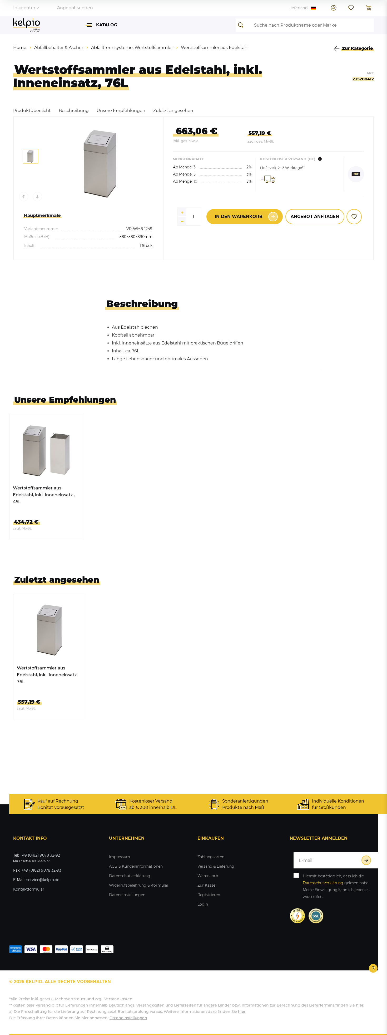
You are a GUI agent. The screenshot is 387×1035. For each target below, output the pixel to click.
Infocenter (24, 7)
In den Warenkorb (238, 216)
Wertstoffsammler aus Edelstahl (215, 47)
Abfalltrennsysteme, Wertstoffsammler (132, 47)
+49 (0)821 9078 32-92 (40, 855)
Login (202, 904)
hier (359, 1005)
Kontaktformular (28, 889)
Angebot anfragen (315, 216)
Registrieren (208, 894)
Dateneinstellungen (127, 894)
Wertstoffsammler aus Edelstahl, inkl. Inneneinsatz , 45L (44, 494)
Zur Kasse (206, 885)
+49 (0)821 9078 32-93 (41, 870)
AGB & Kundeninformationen (136, 866)
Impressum (119, 856)
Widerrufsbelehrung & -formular (138, 885)
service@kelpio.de (42, 879)
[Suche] (242, 25)
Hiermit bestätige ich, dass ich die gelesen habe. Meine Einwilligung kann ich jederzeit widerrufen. (336, 886)
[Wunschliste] (351, 8)
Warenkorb (207, 875)
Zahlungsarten (210, 856)
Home (19, 47)
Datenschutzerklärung (129, 875)
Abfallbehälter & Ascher (58, 47)
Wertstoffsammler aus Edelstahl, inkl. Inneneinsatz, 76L (47, 674)
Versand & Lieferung (215, 866)
